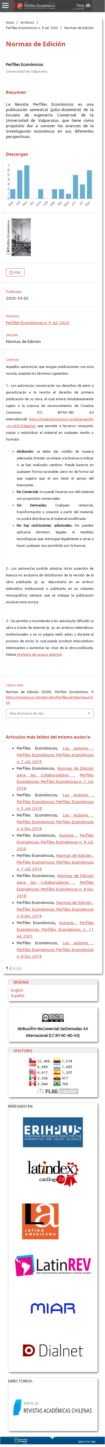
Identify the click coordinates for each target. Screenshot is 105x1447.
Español (17, 996)
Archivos (27, 22)
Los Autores (78, 795)
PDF (17, 272)
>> (18, 968)
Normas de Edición (74, 855)
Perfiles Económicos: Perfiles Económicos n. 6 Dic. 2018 (55, 889)
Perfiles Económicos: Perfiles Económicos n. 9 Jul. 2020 (55, 842)
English (17, 990)
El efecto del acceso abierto (39, 654)
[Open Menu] (5, 5)
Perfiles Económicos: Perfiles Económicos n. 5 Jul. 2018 (55, 782)
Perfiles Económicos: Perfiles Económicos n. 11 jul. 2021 (55, 929)
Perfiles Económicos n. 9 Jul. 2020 (32, 28)
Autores (67, 835)
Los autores (78, 748)
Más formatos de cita (26, 713)
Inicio (10, 22)
